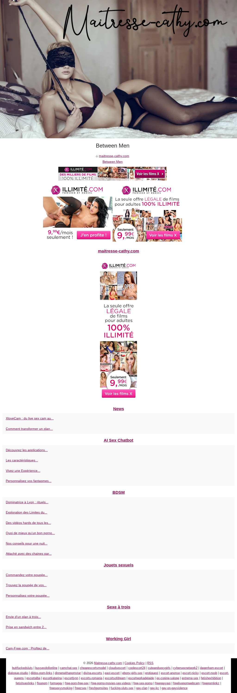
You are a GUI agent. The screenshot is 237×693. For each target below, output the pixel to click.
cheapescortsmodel (93, 668)
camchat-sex (68, 668)
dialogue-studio (18, 673)
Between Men (113, 162)
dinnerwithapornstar (68, 673)
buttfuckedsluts (22, 668)
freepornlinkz (210, 683)
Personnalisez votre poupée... (28, 595)
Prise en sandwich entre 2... (26, 627)
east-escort (112, 673)
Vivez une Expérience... (23, 470)
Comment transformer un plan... (29, 429)
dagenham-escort (211, 668)
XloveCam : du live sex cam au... (30, 418)
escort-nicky (190, 673)
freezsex (81, 688)
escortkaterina (52, 678)
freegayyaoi (163, 683)
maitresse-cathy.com (114, 156)
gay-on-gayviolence (174, 688)
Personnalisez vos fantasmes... (28, 481)
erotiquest (151, 673)
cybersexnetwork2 (185, 668)
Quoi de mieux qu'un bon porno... (30, 533)
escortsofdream (115, 678)
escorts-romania (91, 678)
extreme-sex (190, 678)
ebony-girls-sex (132, 673)
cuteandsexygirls (159, 668)
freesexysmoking (61, 688)
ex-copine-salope (167, 678)
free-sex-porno (143, 683)
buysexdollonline (46, 668)
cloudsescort (117, 668)
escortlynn (71, 678)
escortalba (33, 678)
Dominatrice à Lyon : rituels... (27, 502)
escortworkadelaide (141, 678)
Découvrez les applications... (27, 450)
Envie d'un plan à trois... (23, 617)
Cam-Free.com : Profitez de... (27, 648)
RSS (150, 663)
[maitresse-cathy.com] (118, 69)
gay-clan (141, 688)
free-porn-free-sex (77, 683)
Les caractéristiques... (22, 460)
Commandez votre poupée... (27, 575)
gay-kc (154, 688)
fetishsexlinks (25, 683)
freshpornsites (98, 688)
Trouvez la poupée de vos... (26, 585)
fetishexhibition (211, 678)
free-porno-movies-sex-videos (111, 683)
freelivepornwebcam (186, 683)
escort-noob (209, 673)
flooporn (42, 683)
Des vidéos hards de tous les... (28, 523)
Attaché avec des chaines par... (29, 553)
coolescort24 (136, 668)
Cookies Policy (135, 663)
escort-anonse (170, 673)
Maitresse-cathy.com (108, 663)
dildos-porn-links (41, 673)
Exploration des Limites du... (26, 512)
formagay (56, 683)
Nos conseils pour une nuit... (26, 543)
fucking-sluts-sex (122, 688)
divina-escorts (92, 673)
